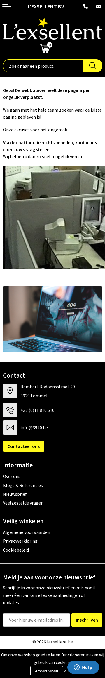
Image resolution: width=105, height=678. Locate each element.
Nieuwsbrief (15, 494)
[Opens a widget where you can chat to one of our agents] (83, 668)
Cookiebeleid (16, 550)
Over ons (11, 476)
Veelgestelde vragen (23, 503)
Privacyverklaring (20, 541)
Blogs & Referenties (23, 485)
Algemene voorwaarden (26, 532)
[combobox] (43, 65)
